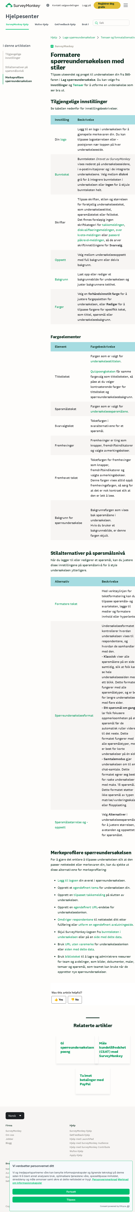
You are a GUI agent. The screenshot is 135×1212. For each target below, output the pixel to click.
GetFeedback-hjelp (80, 1134)
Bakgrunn (61, 279)
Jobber (9, 1139)
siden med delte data (79, 949)
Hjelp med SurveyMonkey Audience (89, 1143)
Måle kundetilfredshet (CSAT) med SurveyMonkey (112, 1049)
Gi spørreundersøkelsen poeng (77, 1047)
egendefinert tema (85, 888)
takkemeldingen (113, 225)
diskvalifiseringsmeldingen (96, 230)
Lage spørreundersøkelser (79, 37)
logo (63, 139)
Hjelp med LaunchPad (82, 1139)
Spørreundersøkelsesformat (74, 715)
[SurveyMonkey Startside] (23, 6)
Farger (59, 307)
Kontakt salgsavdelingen (65, 5)
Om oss (10, 1134)
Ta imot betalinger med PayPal (92, 1079)
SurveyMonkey (13, 1130)
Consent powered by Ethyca (113, 1206)
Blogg (9, 1143)
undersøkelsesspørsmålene (109, 411)
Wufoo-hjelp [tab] (41, 24)
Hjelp (54, 37)
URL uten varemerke (79, 944)
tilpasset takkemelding (89, 895)
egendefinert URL (86, 907)
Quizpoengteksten (103, 371)
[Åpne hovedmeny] (125, 5)
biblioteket (72, 956)
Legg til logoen (68, 880)
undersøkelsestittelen (106, 361)
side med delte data (107, 937)
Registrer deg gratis (106, 5)
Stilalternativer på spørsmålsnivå (16, 69)
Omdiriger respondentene (75, 919)
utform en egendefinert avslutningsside (105, 925)
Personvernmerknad (104, 1179)
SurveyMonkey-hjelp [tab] (17, 24)
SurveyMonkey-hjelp (81, 1130)
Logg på (86, 5)
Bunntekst (62, 174)
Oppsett (60, 260)
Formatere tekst (66, 604)
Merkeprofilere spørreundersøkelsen (18, 79)
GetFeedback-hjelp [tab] (65, 24)
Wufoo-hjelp (76, 1151)
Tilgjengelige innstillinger (13, 56)
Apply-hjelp (76, 1155)
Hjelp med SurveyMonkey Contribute (90, 1147)
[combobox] (15, 1115)
